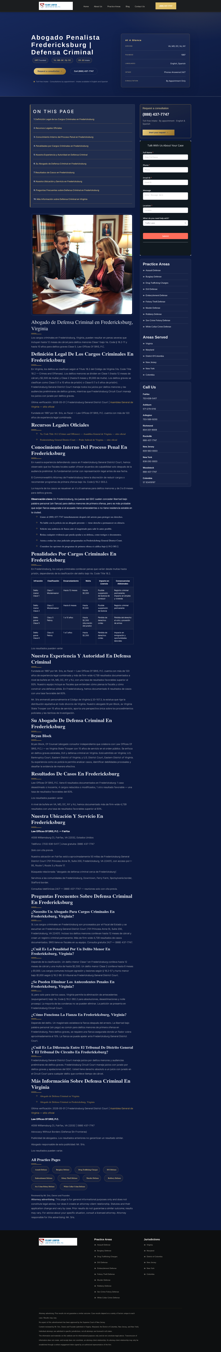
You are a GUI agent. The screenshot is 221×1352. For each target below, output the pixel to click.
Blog (128, 6)
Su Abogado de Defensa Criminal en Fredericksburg (61, 163)
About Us (98, 6)
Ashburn (147, 405)
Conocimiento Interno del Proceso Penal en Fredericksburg (64, 137)
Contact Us (140, 6)
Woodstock (148, 468)
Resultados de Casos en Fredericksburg (54, 172)
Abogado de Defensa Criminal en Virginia (59, 1096)
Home (86, 6)
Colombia (147, 478)
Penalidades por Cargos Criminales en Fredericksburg (62, 146)
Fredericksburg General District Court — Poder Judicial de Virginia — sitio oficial (78, 439)
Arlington (147, 415)
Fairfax (146, 394)
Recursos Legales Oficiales (49, 128)
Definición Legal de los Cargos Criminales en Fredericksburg (64, 119)
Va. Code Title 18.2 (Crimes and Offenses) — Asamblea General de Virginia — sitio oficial (83, 433)
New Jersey (148, 447)
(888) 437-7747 (156, 114)
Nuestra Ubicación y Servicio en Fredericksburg (59, 181)
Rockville (147, 436)
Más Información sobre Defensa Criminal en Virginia (62, 199)
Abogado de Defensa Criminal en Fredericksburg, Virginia (67, 1101)
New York (147, 457)
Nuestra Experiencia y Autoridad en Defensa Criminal (61, 154)
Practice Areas (114, 6)
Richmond (148, 426)
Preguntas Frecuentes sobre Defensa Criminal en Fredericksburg (67, 190)
